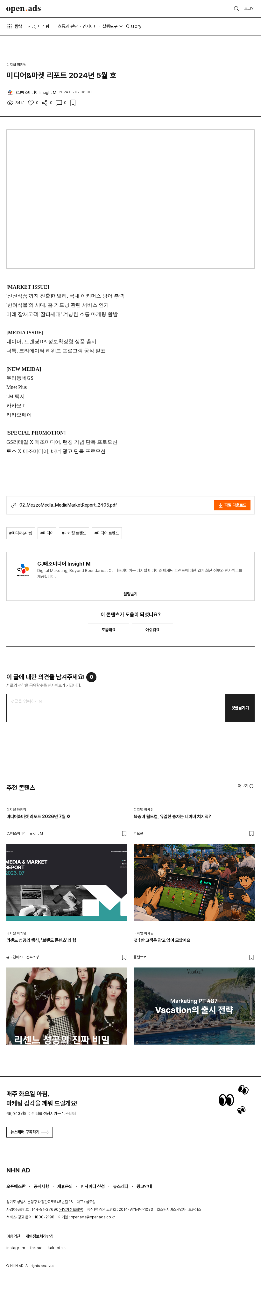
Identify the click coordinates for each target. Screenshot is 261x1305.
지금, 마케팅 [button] (38, 26)
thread (36, 1247)
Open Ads (23, 9)
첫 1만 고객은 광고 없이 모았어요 (162, 940)
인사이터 (90, 26)
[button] (246, 786)
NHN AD (18, 1170)
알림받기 (130, 594)
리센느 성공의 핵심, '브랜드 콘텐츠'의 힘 (41, 940)
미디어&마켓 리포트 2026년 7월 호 (38, 816)
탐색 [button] (18, 26)
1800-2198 (44, 1217)
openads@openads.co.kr (93, 1217)
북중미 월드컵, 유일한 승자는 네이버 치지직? (172, 816)
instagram (15, 1247)
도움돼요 (109, 629)
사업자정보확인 (71, 1209)
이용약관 (13, 1236)
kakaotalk (57, 1247)
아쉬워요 (152, 629)
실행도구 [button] (109, 26)
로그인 (249, 8)
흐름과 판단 (68, 26)
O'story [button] (133, 26)
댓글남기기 (240, 707)
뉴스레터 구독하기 (25, 1132)
